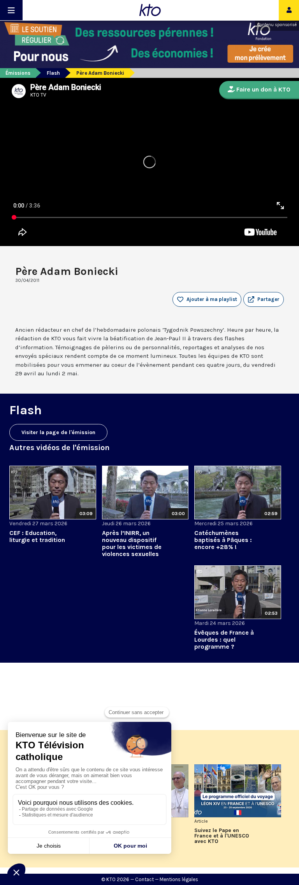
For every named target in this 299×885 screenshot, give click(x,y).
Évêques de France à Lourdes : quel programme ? (224, 639)
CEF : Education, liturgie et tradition (37, 536)
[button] (263, 299)
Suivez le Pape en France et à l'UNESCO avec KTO (221, 836)
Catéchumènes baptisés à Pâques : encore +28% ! (223, 540)
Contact (144, 879)
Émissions (17, 73)
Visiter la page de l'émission (58, 432)
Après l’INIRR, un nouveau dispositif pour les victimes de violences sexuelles (132, 543)
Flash (53, 73)
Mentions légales (179, 879)
